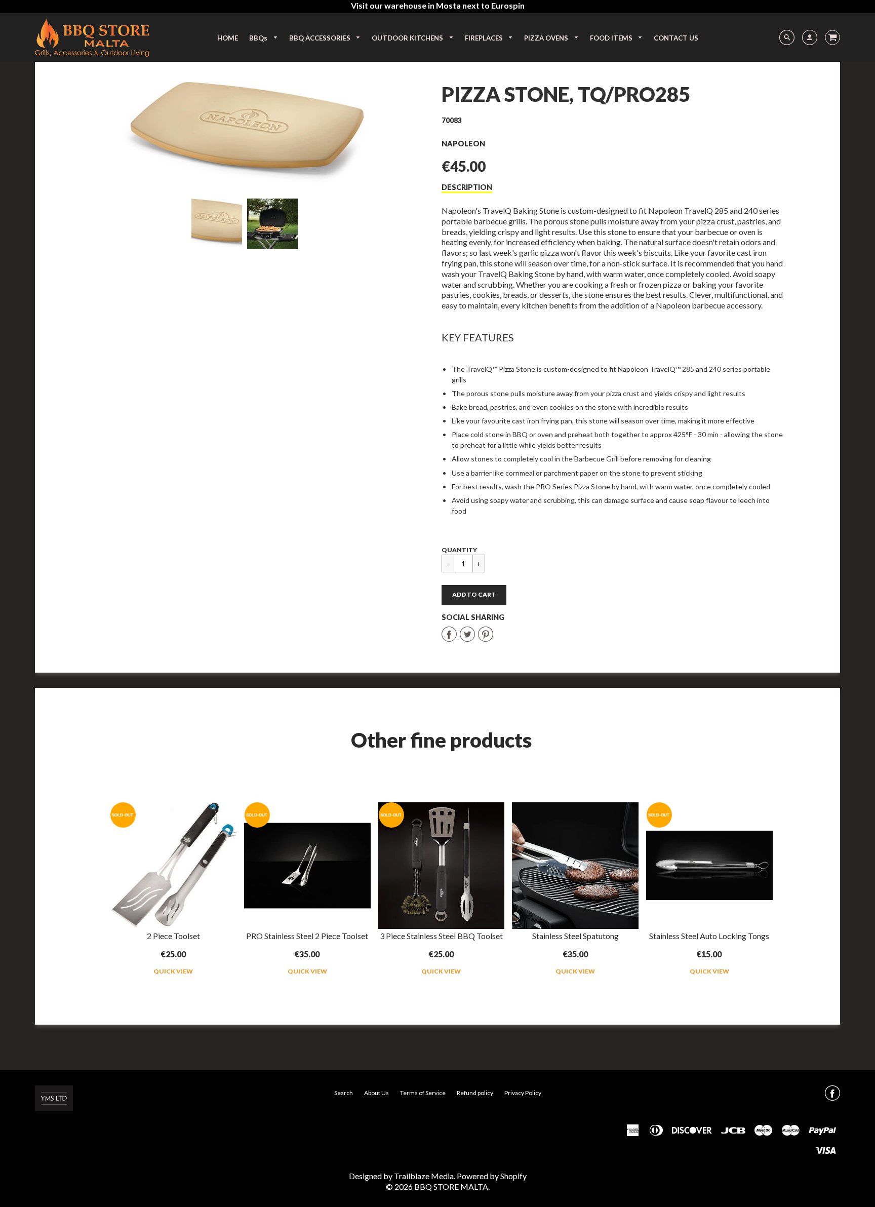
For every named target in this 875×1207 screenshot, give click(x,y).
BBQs (259, 38)
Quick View (173, 971)
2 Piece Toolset (173, 936)
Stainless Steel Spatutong (575, 936)
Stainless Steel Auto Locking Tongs (709, 936)
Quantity (459, 550)
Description (467, 187)
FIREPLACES (484, 38)
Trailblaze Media (424, 1176)
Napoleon (463, 143)
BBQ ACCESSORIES (320, 38)
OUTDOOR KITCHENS (408, 38)
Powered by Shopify (492, 1176)
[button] (474, 595)
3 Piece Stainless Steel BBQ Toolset (441, 936)
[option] (244, 132)
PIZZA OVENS (547, 38)
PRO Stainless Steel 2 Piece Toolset (307, 936)
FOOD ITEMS (612, 38)
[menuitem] (227, 38)
